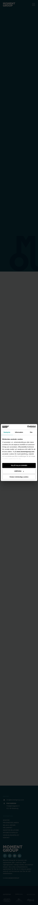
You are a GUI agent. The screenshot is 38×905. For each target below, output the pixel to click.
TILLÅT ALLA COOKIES (19, 465)
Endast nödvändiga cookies (19, 477)
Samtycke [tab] (7, 432)
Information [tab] (19, 432)
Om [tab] (31, 432)
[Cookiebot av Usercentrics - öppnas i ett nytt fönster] (27, 427)
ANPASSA (17, 471)
